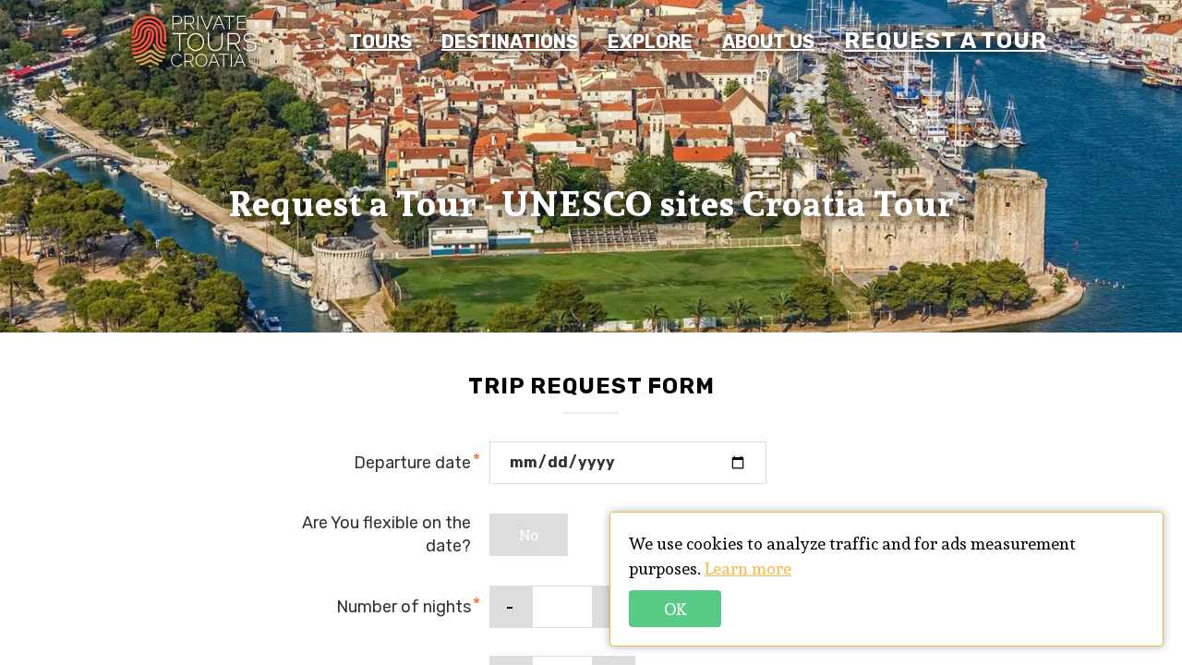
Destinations (509, 41)
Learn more (748, 568)
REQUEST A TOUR (945, 41)
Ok (675, 609)
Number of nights (403, 607)
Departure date (412, 463)
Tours (380, 41)
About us (768, 41)
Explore (650, 41)
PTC (194, 41)
